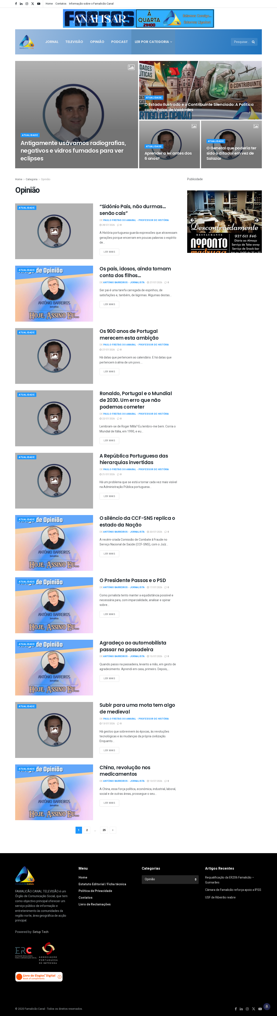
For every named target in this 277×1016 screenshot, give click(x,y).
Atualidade (30, 135)
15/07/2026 (155, 656)
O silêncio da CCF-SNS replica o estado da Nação (137, 521)
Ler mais (109, 252)
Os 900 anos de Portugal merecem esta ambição (129, 334)
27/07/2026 (155, 282)
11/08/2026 (153, 118)
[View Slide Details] (138, 18)
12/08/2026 (100, 167)
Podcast (119, 41)
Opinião (97, 41)
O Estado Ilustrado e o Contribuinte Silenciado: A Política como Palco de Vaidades (199, 107)
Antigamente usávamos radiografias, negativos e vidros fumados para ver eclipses (73, 150)
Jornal (51, 41)
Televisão (74, 41)
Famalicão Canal (35, 1009)
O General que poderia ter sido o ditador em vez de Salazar (231, 153)
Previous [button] (68, 17)
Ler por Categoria (152, 41)
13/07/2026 (108, 723)
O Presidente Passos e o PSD (133, 580)
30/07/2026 (215, 167)
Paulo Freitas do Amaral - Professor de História (57, 167)
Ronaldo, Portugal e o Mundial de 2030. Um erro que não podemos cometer (136, 400)
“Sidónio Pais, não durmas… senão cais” (133, 210)
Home (49, 4)
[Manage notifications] (266, 1006)
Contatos (60, 4)
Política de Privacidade (95, 891)
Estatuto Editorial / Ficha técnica (102, 884)
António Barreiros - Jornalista (124, 282)
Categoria (31, 179)
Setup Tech (40, 932)
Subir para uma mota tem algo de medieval (137, 708)
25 (104, 830)
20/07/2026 (155, 532)
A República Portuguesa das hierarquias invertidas (134, 459)
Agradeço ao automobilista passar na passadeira (133, 646)
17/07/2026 (155, 587)
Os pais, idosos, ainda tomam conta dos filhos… (135, 272)
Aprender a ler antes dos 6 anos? (168, 156)
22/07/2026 (108, 418)
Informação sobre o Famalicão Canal (91, 4)
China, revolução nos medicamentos (125, 771)
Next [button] (209, 17)
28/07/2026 (108, 225)
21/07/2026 (108, 474)
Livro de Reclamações (95, 904)
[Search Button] (254, 42)
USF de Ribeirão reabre (220, 897)
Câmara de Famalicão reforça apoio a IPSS (233, 890)
